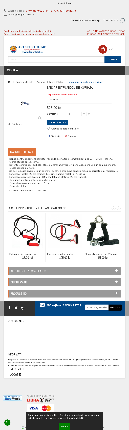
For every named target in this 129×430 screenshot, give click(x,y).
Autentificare (64, 3)
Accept (64, 426)
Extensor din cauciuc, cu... (23, 254)
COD (49, 99)
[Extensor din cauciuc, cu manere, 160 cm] (27, 231)
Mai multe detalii (21, 152)
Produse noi (18, 293)
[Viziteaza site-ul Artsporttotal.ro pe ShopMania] (12, 398)
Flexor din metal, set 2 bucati (101, 254)
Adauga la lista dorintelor (64, 128)
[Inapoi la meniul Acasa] (9, 81)
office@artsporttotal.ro (21, 14)
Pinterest (72, 136)
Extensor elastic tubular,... (61, 254)
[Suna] (7, 422)
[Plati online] (40, 409)
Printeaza (17, 124)
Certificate (18, 282)
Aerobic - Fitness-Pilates (50, 82)
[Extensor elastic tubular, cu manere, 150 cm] (65, 231)
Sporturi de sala (24, 82)
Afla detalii (77, 418)
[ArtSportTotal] (28, 49)
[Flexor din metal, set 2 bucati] (103, 231)
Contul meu (16, 321)
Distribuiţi (55, 136)
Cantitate (52, 113)
